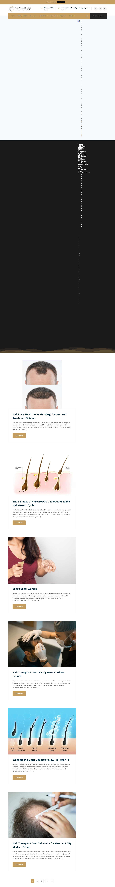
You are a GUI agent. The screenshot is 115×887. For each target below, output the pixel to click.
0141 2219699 (49, 8)
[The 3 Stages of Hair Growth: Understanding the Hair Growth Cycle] (42, 473)
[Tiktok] (81, 156)
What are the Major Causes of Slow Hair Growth (41, 759)
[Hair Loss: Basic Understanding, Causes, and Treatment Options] (42, 384)
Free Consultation (98, 16)
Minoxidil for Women (25, 589)
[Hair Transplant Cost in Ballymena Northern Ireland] (42, 644)
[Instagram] (81, 152)
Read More (19, 435)
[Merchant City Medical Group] (19, 8)
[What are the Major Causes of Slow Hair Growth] (42, 731)
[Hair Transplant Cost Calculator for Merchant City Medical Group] (42, 815)
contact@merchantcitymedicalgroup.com (75, 8)
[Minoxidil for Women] (42, 560)
